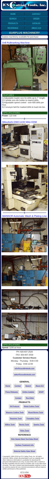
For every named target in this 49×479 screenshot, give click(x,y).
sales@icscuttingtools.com (24, 374)
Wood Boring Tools (35, 412)
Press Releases (11, 392)
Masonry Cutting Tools (15, 412)
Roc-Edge (30, 398)
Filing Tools (24, 431)
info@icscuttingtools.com (24, 368)
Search (28, 386)
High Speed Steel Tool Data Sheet (24, 439)
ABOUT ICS (36, 28)
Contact (18, 386)
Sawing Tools (39, 424)
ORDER (36, 18)
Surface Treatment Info (24, 445)
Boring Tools (24, 424)
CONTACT (36, 14)
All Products (14, 406)
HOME (13, 14)
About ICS (40, 386)
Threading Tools (32, 418)
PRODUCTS (13, 23)
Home (7, 386)
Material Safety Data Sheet (24, 451)
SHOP (41, 392)
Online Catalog (28, 392)
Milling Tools (10, 424)
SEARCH (12, 18)
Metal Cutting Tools (31, 406)
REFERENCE (13, 28)
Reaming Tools (16, 418)
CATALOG (36, 23)
